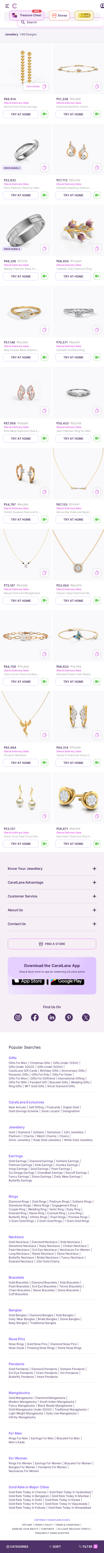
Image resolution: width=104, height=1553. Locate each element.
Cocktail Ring (56, 1213)
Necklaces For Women (75, 1250)
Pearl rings (58, 1217)
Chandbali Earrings (50, 1172)
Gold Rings (39, 1201)
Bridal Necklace (48, 1257)
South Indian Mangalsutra (57, 1401)
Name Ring (36, 1213)
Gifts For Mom (18, 1078)
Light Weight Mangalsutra (26, 1413)
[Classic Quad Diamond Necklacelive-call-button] (97, 600)
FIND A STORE (55, 944)
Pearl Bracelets (19, 1286)
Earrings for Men (42, 1438)
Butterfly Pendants (21, 1377)
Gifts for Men (18, 1063)
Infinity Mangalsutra (22, 1417)
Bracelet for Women (77, 1463)
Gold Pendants (19, 1369)
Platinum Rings (59, 1201)
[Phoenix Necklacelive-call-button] (45, 762)
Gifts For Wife (18, 1082)
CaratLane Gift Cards (23, 1070)
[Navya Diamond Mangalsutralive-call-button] (45, 600)
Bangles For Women (22, 1467)
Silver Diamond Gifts (61, 1086)
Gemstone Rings (20, 1205)
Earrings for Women (48, 1463)
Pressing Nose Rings (41, 1348)
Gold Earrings (18, 1161)
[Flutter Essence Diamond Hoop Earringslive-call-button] (45, 519)
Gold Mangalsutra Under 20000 (30, 1409)
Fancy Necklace (72, 1257)
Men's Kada (17, 1442)
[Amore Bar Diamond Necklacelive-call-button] (97, 519)
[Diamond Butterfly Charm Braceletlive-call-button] (97, 114)
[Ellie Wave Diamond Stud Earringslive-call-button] (45, 438)
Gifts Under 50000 (50, 1067)
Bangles (15, 1310)
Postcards (53, 1107)
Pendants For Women (52, 1467)
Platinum (15, 1136)
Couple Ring (17, 1209)
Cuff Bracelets (18, 1294)
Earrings (16, 1156)
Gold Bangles (18, 1315)
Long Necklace (19, 1253)
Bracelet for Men (68, 1438)
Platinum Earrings (20, 1165)
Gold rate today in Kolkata (27, 1507)
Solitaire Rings (82, 1201)
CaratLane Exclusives (26, 1102)
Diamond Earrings (41, 1161)
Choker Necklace (75, 1246)
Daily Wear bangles (22, 1319)
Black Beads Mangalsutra (55, 1405)
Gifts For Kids (40, 1074)
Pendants (16, 1364)
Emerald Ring (17, 1213)
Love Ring (75, 1213)
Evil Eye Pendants (21, 1373)
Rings (13, 1196)
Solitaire (38, 1132)
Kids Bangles (65, 1315)
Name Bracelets (44, 1290)
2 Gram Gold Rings (49, 1221)
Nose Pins (17, 1339)
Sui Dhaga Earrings (21, 1172)
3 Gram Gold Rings (21, 1221)
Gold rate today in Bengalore (29, 1496)
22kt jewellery (74, 1132)
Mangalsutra (19, 1393)
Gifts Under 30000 (21, 1067)
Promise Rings (78, 1217)
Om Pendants (69, 1373)
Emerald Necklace (21, 1261)
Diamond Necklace (45, 1242)
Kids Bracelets (69, 1282)
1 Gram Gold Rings (77, 1221)
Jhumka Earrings (66, 1165)
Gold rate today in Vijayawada (66, 1503)
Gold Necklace (19, 1242)
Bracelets (16, 1277)
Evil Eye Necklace (44, 1250)
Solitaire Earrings (67, 1161)
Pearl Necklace (19, 1250)
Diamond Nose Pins (63, 1344)
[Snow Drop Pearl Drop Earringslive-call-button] (45, 843)
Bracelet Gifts (59, 1082)
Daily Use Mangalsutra (61, 1413)
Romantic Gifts (19, 1074)
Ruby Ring (73, 1209)
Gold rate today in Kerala (62, 1500)
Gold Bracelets (19, 1282)
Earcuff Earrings (76, 1172)
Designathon (71, 1111)
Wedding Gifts (80, 1082)
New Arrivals (17, 1107)
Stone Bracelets (68, 1290)
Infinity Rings (38, 1217)
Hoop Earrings (18, 1169)
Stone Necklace (68, 1253)
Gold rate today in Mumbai (70, 1496)
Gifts (13, 1058)
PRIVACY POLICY (44, 1524)
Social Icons (30, 985)
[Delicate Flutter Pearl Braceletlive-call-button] (97, 681)
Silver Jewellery (19, 1140)
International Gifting (71, 1078)
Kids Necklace (70, 1242)
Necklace (16, 1237)
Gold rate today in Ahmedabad (69, 1507)
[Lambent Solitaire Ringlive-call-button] (97, 357)
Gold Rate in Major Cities (29, 1487)
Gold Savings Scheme (23, 1111)
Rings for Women (20, 1463)
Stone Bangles (70, 1319)
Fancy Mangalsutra (22, 1405)
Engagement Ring (64, 1205)
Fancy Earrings (19, 1176)
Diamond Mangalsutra (50, 1398)
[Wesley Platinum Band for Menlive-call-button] (45, 276)
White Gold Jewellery (78, 1140)
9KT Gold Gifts (34, 1086)
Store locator (50, 1111)
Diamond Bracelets (44, 1282)
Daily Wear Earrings (67, 1176)
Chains (64, 1136)
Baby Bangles (18, 1323)
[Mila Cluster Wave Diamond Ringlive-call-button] (45, 357)
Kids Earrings (43, 1165)
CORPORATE (48, 1529)
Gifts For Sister (62, 1074)
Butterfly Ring (18, 1217)
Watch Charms (46, 1136)
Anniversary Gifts (73, 1070)
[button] (57, 1546)
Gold (12, 1132)
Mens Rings (41, 1205)
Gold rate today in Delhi (25, 1500)
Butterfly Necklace (21, 1257)
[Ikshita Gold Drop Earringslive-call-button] (45, 114)
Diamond (24, 1132)
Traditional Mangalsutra (71, 1409)
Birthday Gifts (49, 1070)
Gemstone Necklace (22, 1246)
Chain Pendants (46, 1373)
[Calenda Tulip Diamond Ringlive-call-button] (97, 276)
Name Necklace (43, 1253)
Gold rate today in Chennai (27, 1492)
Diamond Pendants (44, 1369)
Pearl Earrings (60, 1169)
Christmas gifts (40, 1063)
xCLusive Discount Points (73, 1529)
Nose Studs (16, 1348)
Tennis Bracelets (70, 1286)
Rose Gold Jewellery (47, 1140)
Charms (28, 1136)
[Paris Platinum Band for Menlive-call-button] (45, 195)
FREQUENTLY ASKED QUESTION (52, 1533)
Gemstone (54, 1132)
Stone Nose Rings (70, 1348)
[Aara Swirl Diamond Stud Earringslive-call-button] (97, 843)
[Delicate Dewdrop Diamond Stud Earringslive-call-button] (97, 195)
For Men (15, 1433)
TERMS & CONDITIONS (67, 1524)
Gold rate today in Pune (25, 1503)
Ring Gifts (15, 1086)
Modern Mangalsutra (23, 1401)
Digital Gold (71, 1107)
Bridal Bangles (47, 1319)
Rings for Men (18, 1438)
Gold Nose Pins (37, 1344)
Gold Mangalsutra (21, 1398)
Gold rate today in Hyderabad (70, 1492)
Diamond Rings (19, 1201)
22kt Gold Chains (47, 1261)
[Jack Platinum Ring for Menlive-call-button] (97, 438)
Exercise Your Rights (25, 1529)
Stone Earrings (41, 1176)
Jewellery (17, 1127)
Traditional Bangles (43, 1323)
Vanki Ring (56, 1209)
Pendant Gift (38, 1082)
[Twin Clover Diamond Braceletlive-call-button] (45, 681)
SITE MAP (27, 1524)
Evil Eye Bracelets (44, 1286)
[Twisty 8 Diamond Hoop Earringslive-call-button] (97, 762)
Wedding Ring (37, 1209)
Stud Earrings (39, 1169)
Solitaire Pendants (72, 1369)
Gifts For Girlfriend (42, 1078)
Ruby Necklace (49, 1246)
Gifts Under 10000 (65, 1063)
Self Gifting (36, 1107)
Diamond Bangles (41, 1315)
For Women (18, 1458)
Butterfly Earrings (20, 1180)
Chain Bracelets (19, 1290)
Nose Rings (16, 1344)
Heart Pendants (47, 1377)
